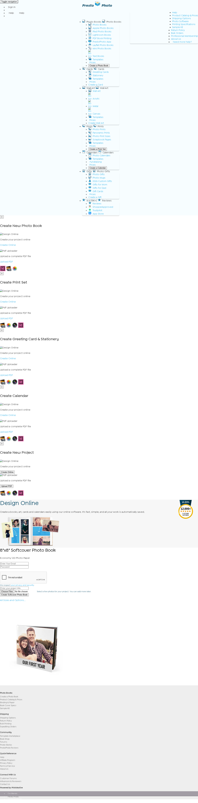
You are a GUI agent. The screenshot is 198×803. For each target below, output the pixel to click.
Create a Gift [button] (94, 197)
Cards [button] (89, 69)
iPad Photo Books (102, 31)
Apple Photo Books (103, 28)
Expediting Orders (8, 727)
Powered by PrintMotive (11, 788)
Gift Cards (98, 191)
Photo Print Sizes (101, 136)
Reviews (97, 203)
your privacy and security (22, 585)
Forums (3, 742)
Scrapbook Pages (102, 139)
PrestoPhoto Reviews (9, 748)
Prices (92, 62)
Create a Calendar (98, 168)
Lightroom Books (102, 35)
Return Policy (178, 30)
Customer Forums (8, 778)
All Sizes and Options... (13, 600)
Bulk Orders (177, 33)
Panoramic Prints (101, 133)
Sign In (11, 7)
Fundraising (96, 162)
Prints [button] (89, 126)
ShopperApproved (103, 207)
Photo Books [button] (93, 22)
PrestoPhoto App (102, 42)
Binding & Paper (7, 702)
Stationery (98, 75)
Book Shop (4, 739)
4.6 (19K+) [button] (91, 200)
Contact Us (5, 784)
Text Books (98, 56)
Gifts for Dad (99, 188)
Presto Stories (6, 745)
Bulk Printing (5, 724)
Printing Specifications (183, 24)
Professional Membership (184, 36)
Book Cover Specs (8, 705)
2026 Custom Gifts (102, 181)
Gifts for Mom (100, 184)
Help (174, 12)
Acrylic (96, 99)
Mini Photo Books (102, 48)
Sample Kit (177, 27)
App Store (98, 214)
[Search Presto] (8, 16)
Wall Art (97, 91)
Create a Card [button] (95, 85)
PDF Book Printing (102, 38)
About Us (176, 39)
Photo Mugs (99, 178)
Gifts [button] (89, 171)
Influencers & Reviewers (10, 781)
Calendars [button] (91, 152)
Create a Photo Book (99, 65)
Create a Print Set (98, 149)
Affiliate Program (7, 760)
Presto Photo (13, 797)
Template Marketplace (10, 736)
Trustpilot (97, 210)
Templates (98, 59)
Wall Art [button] (90, 88)
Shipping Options (181, 18)
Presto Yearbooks (15, 799)
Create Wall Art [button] (96, 123)
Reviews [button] (107, 200)
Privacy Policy (6, 763)
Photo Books (99, 25)
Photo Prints (99, 129)
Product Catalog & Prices (185, 15)
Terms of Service (7, 766)
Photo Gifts (99, 174)
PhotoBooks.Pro (14, 801)
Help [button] (11, 13)
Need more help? (182, 42)
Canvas (96, 114)
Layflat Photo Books (103, 45)
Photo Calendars (101, 155)
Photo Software (180, 21)
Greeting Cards (101, 72)
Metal (95, 106)
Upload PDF (6, 261)
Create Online (8, 245)
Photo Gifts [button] (103, 171)
